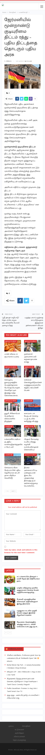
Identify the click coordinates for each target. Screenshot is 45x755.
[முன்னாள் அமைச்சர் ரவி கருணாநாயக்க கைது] (32, 346)
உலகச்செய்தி (28, 401)
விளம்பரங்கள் (19, 736)
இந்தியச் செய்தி (29, 367)
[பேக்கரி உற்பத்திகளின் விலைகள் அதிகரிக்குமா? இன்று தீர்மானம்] (9, 602)
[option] (22, 602)
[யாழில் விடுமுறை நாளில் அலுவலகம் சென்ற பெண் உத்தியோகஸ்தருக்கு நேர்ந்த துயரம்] (9, 591)
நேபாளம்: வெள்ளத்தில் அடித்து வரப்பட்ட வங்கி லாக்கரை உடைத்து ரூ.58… (27, 624)
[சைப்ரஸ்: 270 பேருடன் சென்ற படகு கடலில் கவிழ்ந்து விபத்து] (32, 405)
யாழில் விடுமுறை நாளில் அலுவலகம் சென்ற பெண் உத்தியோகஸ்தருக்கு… (28, 590)
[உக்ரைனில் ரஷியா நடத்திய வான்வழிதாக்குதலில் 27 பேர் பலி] (12, 431)
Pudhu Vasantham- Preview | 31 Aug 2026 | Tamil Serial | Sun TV (22, 690)
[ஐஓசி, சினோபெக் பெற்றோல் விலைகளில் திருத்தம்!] (12, 405)
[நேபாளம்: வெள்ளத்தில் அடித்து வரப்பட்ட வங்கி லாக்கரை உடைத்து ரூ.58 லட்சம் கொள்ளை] (9, 625)
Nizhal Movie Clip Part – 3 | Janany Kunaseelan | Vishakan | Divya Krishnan (23, 666)
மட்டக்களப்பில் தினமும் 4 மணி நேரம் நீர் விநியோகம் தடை (28, 578)
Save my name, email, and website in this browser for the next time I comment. (20, 551)
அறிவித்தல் (19, 733)
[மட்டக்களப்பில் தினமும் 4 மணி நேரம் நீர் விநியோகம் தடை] (9, 579)
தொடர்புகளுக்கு (19, 740)
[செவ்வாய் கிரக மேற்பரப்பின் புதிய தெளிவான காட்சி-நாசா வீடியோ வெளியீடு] (12, 459)
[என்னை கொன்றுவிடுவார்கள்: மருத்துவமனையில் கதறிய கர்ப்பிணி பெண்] (32, 371)
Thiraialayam (15, 649)
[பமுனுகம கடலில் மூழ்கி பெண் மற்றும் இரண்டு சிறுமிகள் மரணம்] (9, 614)
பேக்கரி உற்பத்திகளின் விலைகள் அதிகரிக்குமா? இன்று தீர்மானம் (27, 601)
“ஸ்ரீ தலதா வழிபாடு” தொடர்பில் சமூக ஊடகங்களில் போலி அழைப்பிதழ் (10, 321)
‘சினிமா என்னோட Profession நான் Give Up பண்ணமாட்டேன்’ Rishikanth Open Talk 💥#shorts (23, 658)
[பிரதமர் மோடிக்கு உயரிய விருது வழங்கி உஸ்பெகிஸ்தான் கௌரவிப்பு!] (32, 431)
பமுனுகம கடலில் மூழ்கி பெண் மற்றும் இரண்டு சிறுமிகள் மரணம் (27, 613)
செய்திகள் (26, 726)
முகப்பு (11, 726)
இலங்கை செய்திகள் (11, 341)
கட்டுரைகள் (19, 729)
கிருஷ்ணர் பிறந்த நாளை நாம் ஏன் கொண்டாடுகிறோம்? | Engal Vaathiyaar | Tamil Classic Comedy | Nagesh (22, 681)
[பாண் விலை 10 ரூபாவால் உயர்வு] (12, 346)
